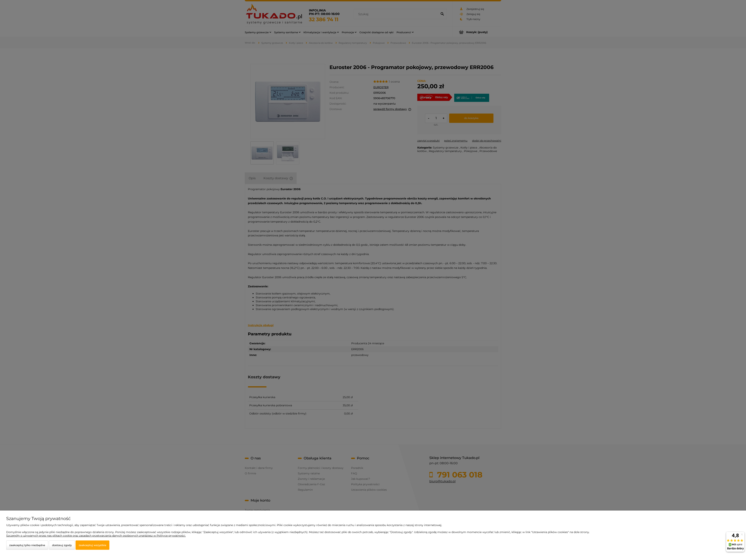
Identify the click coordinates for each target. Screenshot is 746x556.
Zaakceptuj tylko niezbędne (27, 545)
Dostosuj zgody (62, 545)
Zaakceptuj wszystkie (92, 545)
